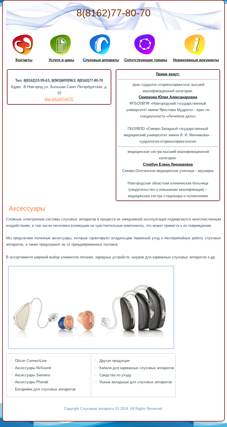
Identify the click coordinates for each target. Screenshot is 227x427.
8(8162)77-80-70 (113, 13)
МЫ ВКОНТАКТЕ (59, 99)
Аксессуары (27, 208)
